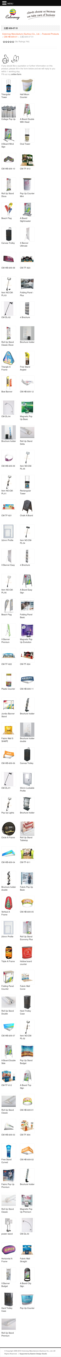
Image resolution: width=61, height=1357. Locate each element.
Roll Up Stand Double (7, 1012)
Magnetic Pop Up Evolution (26, 640)
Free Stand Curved (6, 1161)
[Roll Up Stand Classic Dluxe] (8, 333)
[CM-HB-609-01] (27, 1101)
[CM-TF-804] (27, 1126)
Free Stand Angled (25, 368)
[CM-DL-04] (8, 407)
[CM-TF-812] (8, 1076)
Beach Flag (6, 218)
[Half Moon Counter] (27, 85)
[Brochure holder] (27, 333)
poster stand (7, 1233)
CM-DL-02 (5, 317)
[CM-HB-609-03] (8, 1126)
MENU (10, 3)
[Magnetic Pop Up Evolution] (27, 630)
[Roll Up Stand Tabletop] (27, 829)
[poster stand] (8, 1225)
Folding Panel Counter (7, 987)
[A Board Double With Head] (27, 110)
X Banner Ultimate (24, 244)
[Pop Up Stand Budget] (27, 1051)
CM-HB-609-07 (8, 1035)
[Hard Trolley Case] (27, 1002)
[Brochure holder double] (27, 729)
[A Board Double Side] (8, 1051)
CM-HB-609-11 (27, 688)
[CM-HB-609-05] (27, 903)
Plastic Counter (8, 688)
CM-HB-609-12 (27, 391)
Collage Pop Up (8, 119)
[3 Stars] (8, 42)
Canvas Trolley (8, 242)
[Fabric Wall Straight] (27, 1250)
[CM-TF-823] (27, 259)
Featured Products (50, 33)
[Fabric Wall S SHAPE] (8, 729)
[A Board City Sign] (27, 1274)
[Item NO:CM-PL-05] (27, 457)
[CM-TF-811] (27, 853)
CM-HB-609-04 (8, 862)
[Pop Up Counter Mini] (27, 184)
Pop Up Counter (27, 1308)
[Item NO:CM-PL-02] (27, 1027)
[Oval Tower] (27, 135)
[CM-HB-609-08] (8, 259)
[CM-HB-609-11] (27, 680)
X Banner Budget (5, 1285)
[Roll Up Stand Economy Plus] (27, 928)
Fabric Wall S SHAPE (7, 740)
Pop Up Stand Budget (26, 1062)
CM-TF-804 (25, 1134)
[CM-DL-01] (8, 779)
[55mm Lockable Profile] (27, 779)
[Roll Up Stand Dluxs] (8, 184)
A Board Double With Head (27, 120)
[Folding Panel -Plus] (27, 284)
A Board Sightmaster (25, 219)
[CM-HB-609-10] (8, 160)
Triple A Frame (8, 961)
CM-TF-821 (6, 515)
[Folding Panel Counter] (8, 977)
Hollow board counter (26, 962)
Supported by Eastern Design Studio (33, 1354)
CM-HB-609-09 (8, 465)
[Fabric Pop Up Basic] (27, 878)
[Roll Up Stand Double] (8, 1002)
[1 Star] (4, 42)
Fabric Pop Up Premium (7, 1185)
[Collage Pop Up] (8, 110)
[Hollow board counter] (27, 952)
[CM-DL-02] (8, 308)
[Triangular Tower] (8, 85)
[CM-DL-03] (27, 1225)
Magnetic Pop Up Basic (26, 418)
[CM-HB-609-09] (8, 457)
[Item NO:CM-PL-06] (8, 581)
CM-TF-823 (25, 267)
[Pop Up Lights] (8, 804)
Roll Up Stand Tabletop (26, 839)
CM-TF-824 (25, 664)
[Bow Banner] (8, 383)
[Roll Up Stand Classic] (8, 1101)
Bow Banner (6, 391)
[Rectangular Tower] (27, 482)
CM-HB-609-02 (27, 1159)
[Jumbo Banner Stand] (8, 705)
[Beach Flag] (8, 209)
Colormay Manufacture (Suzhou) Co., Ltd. (21, 33)
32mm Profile (7, 540)
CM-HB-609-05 (27, 911)
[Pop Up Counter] (27, 1299)
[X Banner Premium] (8, 630)
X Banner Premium (5, 640)
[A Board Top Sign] (27, 1076)
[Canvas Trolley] (8, 234)
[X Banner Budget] (8, 1274)
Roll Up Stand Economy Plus (26, 938)
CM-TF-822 (6, 664)
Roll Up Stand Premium (7, 1334)
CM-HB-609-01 (11, 36)
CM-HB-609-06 (8, 763)
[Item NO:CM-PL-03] (8, 284)
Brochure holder (27, 342)
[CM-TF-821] (8, 507)
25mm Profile (7, 936)
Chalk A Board (26, 515)
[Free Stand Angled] (27, 358)
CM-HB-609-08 (8, 267)
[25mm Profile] (8, 928)
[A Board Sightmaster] (27, 209)
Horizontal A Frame (6, 1260)
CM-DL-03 (24, 1233)
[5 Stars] (13, 42)
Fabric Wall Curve (25, 987)
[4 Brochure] (27, 308)
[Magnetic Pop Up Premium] (27, 1200)
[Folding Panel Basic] (27, 606)
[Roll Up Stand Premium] (8, 1324)
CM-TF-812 (6, 1085)
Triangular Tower (5, 96)
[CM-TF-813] (27, 160)
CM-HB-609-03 (8, 1134)
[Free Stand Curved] (8, 1151)
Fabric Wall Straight (25, 1260)
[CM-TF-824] (27, 655)
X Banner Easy (8, 564)
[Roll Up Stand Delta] (27, 432)
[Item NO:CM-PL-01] (8, 482)
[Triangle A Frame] (8, 358)
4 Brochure (25, 317)
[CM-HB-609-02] (27, 1151)
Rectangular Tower (25, 492)
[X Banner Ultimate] (27, 234)
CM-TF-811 (25, 862)
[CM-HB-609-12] (27, 383)
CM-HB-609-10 (8, 168)
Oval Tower (25, 143)
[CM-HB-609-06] (8, 754)
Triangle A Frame (5, 368)
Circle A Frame (8, 837)
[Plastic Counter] (8, 680)
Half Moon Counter (24, 96)
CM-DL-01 (5, 787)
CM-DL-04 (5, 416)
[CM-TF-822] (8, 655)
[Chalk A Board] (27, 507)
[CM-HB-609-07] (8, 1027)
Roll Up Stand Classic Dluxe (7, 343)
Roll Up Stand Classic (7, 1111)
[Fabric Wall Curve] (27, 977)
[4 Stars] (11, 42)
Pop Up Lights (7, 812)
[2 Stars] (6, 42)
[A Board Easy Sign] (27, 581)
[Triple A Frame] (8, 952)
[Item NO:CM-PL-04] (27, 531)
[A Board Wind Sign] (8, 135)
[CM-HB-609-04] (8, 853)
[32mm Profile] (8, 531)
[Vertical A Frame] (8, 903)
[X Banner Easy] (8, 556)
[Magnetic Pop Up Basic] (27, 407)
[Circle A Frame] (8, 829)
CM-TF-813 (25, 168)
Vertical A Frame (5, 913)
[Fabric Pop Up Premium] (8, 1175)
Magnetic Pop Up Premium (26, 1210)
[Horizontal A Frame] (8, 1250)
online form (16, 74)
